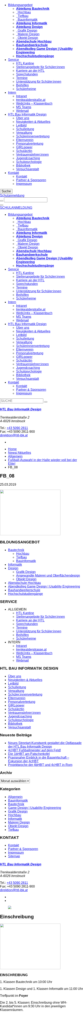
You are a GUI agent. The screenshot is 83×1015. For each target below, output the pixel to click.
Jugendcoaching (28, 158)
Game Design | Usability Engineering (34, 807)
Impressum (24, 183)
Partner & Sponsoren (31, 180)
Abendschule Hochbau (24, 583)
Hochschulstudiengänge (25, 593)
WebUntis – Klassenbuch (34, 103)
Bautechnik (16, 550)
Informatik (15, 564)
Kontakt (13, 173)
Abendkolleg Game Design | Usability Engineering (44, 586)
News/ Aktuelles (19, 452)
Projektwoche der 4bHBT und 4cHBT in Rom (40, 765)
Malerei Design (27, 34)
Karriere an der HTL (30, 70)
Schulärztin (24, 151)
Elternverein (24, 140)
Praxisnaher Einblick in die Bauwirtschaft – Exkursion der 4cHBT (38, 759)
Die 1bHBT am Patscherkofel (29, 754)
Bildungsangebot (20, 5)
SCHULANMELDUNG (16, 207)
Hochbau (23, 12)
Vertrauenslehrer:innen (32, 154)
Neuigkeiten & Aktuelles (33, 121)
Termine (22, 78)
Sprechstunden (27, 74)
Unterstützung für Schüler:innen (38, 81)
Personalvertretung (29, 143)
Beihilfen (22, 85)
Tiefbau (22, 16)
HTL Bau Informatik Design (27, 114)
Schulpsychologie (29, 162)
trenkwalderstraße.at (30, 100)
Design (13, 568)
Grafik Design (26, 30)
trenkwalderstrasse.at (31, 649)
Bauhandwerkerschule (24, 590)
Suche (6, 191)
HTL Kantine (25, 63)
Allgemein (15, 456)
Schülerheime (26, 89)
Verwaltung (24, 132)
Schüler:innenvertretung (25, 694)
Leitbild (21, 125)
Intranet (21, 96)
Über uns (22, 118)
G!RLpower (24, 147)
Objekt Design (27, 38)
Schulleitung (25, 129)
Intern (12, 92)
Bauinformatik (26, 19)
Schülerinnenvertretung (33, 136)
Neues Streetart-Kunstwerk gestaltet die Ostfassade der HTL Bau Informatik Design (45, 744)
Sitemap (14, 856)
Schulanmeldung (12, 195)
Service (13, 59)
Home (12, 449)
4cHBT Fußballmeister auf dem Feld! (34, 750)
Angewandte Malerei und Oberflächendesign (48, 575)
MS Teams (23, 107)
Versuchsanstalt (27, 169)
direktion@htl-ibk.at (14, 435)
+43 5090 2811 (17, 428)
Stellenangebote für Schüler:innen (40, 67)
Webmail (22, 110)
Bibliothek (23, 165)
